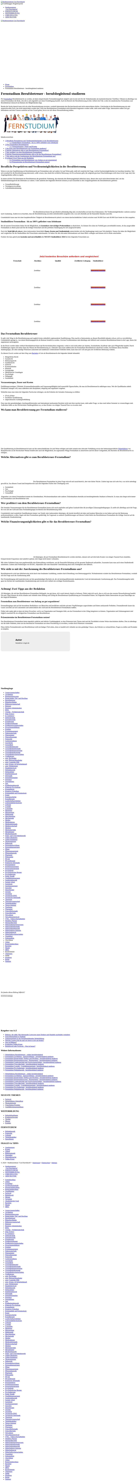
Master (7, 948)
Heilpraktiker (9, 772)
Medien (7, 820)
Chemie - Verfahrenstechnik (14, 712)
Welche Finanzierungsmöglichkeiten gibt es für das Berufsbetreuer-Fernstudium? (33, 154)
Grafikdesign (9, 756)
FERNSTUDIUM (11, 11)
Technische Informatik (12, 897)
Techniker (8, 894)
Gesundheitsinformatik (13, 749)
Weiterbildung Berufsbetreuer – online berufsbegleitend (24, 1055)
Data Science (9, 714)
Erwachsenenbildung (12, 727)
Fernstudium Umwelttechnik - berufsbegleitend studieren (24, 1064)
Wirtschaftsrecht (10, 932)
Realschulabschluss (11, 944)
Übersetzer (9, 909)
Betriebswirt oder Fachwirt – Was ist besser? (20, 1046)
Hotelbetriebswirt (11, 774)
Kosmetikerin (9, 789)
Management (9, 812)
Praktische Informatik (12, 863)
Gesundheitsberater (11, 747)
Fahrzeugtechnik (10, 733)
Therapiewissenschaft (12, 901)
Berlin (7, 959)
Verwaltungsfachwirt (12, 917)
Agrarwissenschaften (12, 692)
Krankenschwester (11, 1117)
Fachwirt (8, 1099)
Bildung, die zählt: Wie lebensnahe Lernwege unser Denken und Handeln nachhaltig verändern (37, 1035)
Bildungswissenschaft (12, 704)
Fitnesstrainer (9, 735)
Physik (7, 859)
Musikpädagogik (11, 834)
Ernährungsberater (11, 723)
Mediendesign (10, 822)
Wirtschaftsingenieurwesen (14, 925)
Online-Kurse (9, 1159)
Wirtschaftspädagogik (12, 928)
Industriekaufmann (11, 1115)
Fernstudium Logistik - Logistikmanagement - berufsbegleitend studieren (30, 1066)
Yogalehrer (9, 936)
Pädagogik (8, 843)
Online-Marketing (11, 838)
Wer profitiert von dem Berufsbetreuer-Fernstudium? (23, 152)
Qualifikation (9, 1191)
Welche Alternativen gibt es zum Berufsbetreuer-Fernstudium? (27, 150)
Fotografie (8, 739)
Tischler (8, 1119)
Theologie (8, 899)
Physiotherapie (10, 861)
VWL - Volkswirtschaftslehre (15, 919)
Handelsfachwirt (10, 768)
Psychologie (9, 870)
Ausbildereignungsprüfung (14, 1107)
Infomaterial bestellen (98, 270)
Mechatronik (9, 818)
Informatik (8, 776)
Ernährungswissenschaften (14, 725)
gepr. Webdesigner (11, 766)
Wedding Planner (11, 921)
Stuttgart (8, 961)
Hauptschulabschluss (12, 1187)
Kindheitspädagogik (12, 785)
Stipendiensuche (10, 1157)
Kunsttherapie (10, 799)
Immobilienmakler (11, 778)
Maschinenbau (10, 816)
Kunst (7, 795)
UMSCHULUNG (11, 15)
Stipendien (8, 1155)
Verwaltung (9, 915)
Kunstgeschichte (10, 797)
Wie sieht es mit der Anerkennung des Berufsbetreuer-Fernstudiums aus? (30, 156)
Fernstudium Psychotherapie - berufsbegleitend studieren (24, 1068)
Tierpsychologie (10, 905)
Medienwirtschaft (11, 826)
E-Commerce (9, 716)
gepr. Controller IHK (12, 762)
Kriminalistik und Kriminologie (16, 793)
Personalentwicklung (12, 845)
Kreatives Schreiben (12, 791)
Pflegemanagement (11, 851)
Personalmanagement (12, 847)
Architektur (9, 694)
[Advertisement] (65, 37)
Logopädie (9, 808)
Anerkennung (10, 1147)
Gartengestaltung (11, 741)
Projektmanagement (12, 867)
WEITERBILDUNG (12, 13)
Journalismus (9, 781)
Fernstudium (9, 86)
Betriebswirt (9, 1195)
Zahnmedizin (9, 938)
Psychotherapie (10, 874)
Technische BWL (11, 896)
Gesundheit (9, 745)
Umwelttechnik (10, 913)
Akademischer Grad (12, 1201)
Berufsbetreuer (10, 700)
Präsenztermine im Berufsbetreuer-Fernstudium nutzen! (29, 162)
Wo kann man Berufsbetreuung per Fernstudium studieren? (26, 148)
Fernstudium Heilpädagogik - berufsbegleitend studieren (24, 1070)
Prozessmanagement (12, 868)
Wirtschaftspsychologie (13, 930)
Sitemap (54, 1163)
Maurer (7, 1121)
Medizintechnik (10, 830)
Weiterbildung (123, 449)
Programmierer (10, 865)
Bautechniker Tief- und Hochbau (16, 698)
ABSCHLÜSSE (10, 17)
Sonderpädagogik (11, 880)
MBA (7, 950)
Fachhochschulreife (11, 1185)
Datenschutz (46, 1163)
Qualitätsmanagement (12, 878)
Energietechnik (10, 720)
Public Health (9, 876)
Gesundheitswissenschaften (14, 754)
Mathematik (9, 814)
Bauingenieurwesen (12, 696)
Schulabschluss (10, 1180)
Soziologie (8, 884)
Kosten (7, 1149)
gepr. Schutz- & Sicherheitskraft (16, 764)
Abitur (7, 942)
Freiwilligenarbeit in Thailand (15, 1036)
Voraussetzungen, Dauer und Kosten (23, 146)
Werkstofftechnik (11, 923)
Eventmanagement (11, 731)
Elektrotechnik (10, 718)
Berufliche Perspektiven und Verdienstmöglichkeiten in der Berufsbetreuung (31, 141)
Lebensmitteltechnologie (13, 803)
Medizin (8, 828)
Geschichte (9, 743)
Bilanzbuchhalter (11, 702)
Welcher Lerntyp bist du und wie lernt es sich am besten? (24, 1040)
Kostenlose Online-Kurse (13, 1044)
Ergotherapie (9, 721)
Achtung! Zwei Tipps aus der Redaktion (19, 158)
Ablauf (7, 1151)
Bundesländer (10, 1470)
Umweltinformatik (11, 911)
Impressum (36, 1163)
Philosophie (9, 857)
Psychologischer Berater (13, 872)
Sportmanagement (11, 886)
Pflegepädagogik (11, 853)
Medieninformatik (11, 824)
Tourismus (8, 907)
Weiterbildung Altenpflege (14, 1101)
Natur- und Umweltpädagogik (15, 836)
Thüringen (8, 954)
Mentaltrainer (9, 832)
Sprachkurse (9, 1139)
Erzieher (8, 729)
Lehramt (8, 805)
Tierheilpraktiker (10, 903)
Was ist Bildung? (11, 1042)
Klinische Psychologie (12, 787)
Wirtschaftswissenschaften (14, 934)
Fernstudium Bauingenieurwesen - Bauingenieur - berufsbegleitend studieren (31, 1060)
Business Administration (13, 708)
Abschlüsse (9, 1458)
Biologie (8, 706)
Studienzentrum (11, 8)
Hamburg (8, 957)
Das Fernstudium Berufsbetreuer (17, 144)
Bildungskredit (10, 1153)
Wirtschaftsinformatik (12, 926)
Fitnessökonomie (11, 737)
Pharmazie (8, 855)
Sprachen (8, 888)
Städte (7, 1473)
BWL (7, 710)
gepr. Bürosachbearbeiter (13, 760)
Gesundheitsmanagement (13, 750)
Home (7, 84)
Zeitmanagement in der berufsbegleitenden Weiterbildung (24, 1038)
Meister (7, 1197)
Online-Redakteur (11, 839)
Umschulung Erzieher (12, 1105)
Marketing (8, 810)
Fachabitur (8, 1183)
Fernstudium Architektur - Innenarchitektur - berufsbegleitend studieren (29, 1056)
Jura (6, 783)
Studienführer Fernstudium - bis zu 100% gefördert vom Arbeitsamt (33, 143)
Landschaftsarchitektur (13, 801)
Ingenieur (8, 779)
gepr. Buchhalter (10, 758)
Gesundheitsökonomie (12, 752)
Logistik (8, 807)
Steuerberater (9, 890)
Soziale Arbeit (10, 882)
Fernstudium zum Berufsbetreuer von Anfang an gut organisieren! (33, 160)
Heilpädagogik (10, 770)
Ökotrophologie (10, 841)
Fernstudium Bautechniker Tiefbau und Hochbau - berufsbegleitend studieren (31, 1058)
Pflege (7, 849)
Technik (8, 892)
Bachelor (35, 353)
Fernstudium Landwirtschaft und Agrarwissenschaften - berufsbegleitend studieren (33, 1062)
